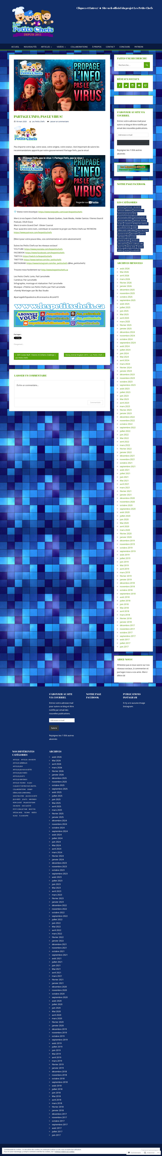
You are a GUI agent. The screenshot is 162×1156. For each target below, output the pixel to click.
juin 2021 (124, 477)
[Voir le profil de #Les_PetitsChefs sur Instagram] (132, 85)
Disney (134, 227)
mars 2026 (125, 279)
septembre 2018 (128, 593)
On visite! (135, 240)
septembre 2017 (128, 636)
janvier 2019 (126, 579)
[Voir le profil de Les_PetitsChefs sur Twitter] (126, 85)
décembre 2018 (127, 583)
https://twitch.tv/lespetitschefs (37, 256)
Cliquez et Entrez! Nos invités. (136, 224)
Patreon (138, 46)
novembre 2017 (127, 629)
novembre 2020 (127, 501)
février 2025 (126, 325)
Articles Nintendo (125, 221)
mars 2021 (125, 487)
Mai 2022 (124, 438)
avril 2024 (124, 360)
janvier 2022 (126, 452)
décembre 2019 (127, 540)
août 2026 (125, 268)
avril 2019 (124, 568)
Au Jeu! (120, 224)
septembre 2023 (128, 385)
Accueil (15, 46)
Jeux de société (123, 234)
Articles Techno (140, 221)
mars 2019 (125, 572)
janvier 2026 (126, 286)
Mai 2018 (124, 607)
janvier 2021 (126, 494)
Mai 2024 (124, 356)
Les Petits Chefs (38, 121)
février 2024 (126, 367)
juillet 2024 (125, 349)
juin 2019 (124, 561)
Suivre (54, 728)
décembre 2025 (127, 289)
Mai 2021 (124, 480)
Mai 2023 (124, 399)
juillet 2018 (125, 600)
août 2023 (125, 388)
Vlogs (127, 250)
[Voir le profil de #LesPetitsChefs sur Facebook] (119, 85)
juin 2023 (124, 395)
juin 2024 (124, 353)
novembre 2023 (127, 378)
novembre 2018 (127, 586)
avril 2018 (124, 611)
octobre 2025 (126, 296)
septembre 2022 (128, 427)
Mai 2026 (124, 272)
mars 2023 (125, 406)
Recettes (121, 247)
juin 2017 (124, 646)
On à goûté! (122, 244)
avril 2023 (124, 402)
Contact (110, 46)
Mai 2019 (124, 565)
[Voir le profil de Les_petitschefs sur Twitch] (145, 85)
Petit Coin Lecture (136, 244)
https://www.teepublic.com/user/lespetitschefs (60, 211)
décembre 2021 (127, 455)
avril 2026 (124, 275)
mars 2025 (125, 321)
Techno (140, 247)
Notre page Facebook (131, 184)
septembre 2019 (128, 551)
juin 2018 (124, 604)
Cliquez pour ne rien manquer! (133, 142)
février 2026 (126, 282)
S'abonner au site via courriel (60, 696)
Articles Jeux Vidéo (125, 217)
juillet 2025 (125, 307)
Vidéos (60, 46)
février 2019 (126, 576)
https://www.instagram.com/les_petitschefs (47, 263)
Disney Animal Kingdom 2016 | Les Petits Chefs (83, 355)
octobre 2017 (126, 632)
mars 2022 (125, 445)
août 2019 (125, 554)
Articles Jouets (140, 217)
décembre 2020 (127, 498)
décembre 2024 (127, 332)
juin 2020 (124, 519)
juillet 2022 (125, 431)
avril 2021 (124, 484)
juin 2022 (124, 434)
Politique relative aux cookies (64, 1152)
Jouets (142, 234)
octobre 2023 (126, 381)
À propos (96, 46)
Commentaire (95, 402)
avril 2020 (124, 526)
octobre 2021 (126, 462)
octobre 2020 (126, 505)
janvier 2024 (126, 371)
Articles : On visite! (133, 207)
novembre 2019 (127, 544)
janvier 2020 (126, 537)
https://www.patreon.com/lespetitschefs (33, 232)
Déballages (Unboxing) (126, 230)
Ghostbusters (142, 230)
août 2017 (125, 639)
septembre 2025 (128, 300)
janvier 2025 (126, 328)
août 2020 (125, 512)
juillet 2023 (125, 392)
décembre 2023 (127, 374)
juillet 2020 (125, 515)
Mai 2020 (124, 523)
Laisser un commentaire (59, 121)
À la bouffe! (135, 250)
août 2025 (125, 303)
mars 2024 (125, 364)
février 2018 (126, 618)
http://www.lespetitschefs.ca (54, 269)
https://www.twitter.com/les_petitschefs (42, 259)
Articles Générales (125, 211)
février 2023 (126, 409)
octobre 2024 (126, 339)
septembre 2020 (128, 508)
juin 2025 (124, 311)
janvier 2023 (126, 413)
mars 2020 (125, 530)
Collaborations (79, 46)
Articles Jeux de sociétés (127, 214)
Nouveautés (30, 46)
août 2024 (125, 346)
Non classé (131, 237)
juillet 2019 (125, 558)
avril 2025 (124, 318)
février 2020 (126, 533)
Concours (124, 46)
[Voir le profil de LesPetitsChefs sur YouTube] (139, 85)
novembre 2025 (127, 293)
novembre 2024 (127, 335)
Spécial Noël (131, 247)
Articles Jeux (138, 211)
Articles (45, 46)
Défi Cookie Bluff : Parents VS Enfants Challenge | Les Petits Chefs (35, 357)
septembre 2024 (128, 342)
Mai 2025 (124, 314)
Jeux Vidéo (134, 234)
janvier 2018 (126, 622)
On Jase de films (124, 240)
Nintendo (121, 237)
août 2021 (125, 469)
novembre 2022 (127, 420)
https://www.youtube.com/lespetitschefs (43, 249)
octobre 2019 (126, 547)
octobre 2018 (126, 590)
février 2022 (126, 448)
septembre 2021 (128, 466)
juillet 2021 (125, 473)
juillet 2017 (125, 643)
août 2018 (125, 597)
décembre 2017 (127, 625)
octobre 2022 (126, 424)
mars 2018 (125, 614)
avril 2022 (124, 441)
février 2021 (126, 491)
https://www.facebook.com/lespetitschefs (44, 252)
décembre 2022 (127, 417)
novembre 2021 (127, 459)
